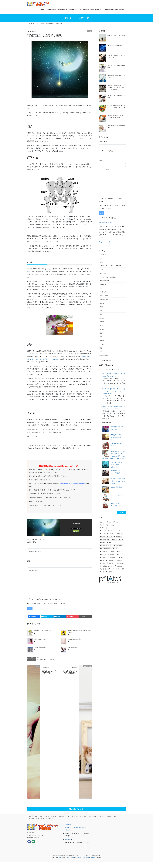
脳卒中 (122, 557)
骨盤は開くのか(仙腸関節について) (44, 630)
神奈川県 (103, 554)
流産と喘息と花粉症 (40, 639)
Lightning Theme (70, 857)
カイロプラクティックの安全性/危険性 (110, 265)
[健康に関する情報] (85, 732)
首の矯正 (121, 569)
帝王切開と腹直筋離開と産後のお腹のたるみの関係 (117, 481)
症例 (101, 314)
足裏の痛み (104, 569)
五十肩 (103, 533)
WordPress (60, 857)
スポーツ (102, 269)
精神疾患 (102, 318)
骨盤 (102, 572)
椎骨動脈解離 (119, 545)
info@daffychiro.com (105, 222)
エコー (110, 522)
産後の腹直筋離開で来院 (74, 639)
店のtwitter (68, 824)
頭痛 (101, 348)
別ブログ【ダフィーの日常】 (111, 369)
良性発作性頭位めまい (107, 566)
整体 (110, 542)
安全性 (103, 542)
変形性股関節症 (105, 539)
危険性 (103, 536)
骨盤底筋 (109, 572)
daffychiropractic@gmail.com (108, 242)
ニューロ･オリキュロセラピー (109, 531)
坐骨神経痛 (119, 536)
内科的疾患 (103, 284)
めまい (101, 262)
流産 (46, 659)
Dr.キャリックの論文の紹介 (115, 45)
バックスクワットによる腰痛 (108, 277)
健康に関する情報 (104, 280)
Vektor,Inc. (93, 857)
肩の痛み (102, 329)
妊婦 (101, 288)
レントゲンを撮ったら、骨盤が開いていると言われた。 (117, 464)
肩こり (101, 325)
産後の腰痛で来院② (73, 647)
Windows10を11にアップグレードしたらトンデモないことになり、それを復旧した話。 (113, 391)
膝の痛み (119, 560)
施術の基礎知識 (104, 295)
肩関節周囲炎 (113, 557)
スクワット (119, 522)
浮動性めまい (104, 551)
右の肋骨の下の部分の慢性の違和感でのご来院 (117, 437)
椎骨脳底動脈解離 (106, 548)
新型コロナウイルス (106, 545)
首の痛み (102, 351)
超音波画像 (119, 566)
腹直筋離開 (110, 560)
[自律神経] (33, 732)
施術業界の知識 (104, 299)
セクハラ (114, 525)
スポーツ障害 (103, 273)
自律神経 (102, 340)
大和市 (115, 539)
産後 (90, 31)
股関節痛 (102, 322)
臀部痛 (103, 563)
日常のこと (103, 303)
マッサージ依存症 (116, 495)
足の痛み (102, 344)
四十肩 (110, 536)
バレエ (122, 531)
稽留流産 (52, 659)
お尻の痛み (103, 254)
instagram (68, 839)
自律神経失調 (120, 563)
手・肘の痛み (103, 292)
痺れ (119, 551)
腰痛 (101, 333)
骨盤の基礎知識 (104, 355)
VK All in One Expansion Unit (82, 857)
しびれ (101, 258)
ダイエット (104, 528)
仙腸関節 (41, 659)
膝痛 (101, 336)
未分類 (101, 307)
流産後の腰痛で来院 (40, 647)
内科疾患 (119, 533)
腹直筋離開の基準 (116, 487)
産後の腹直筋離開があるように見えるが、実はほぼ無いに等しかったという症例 (116, 87)
